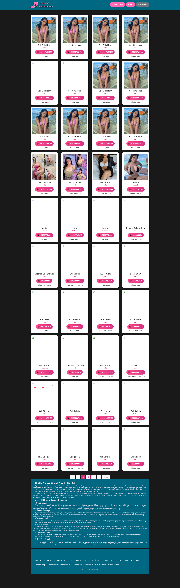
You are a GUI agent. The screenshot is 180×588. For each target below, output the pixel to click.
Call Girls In (105, 182)
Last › (106, 477)
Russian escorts (100, 565)
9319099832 (76, 372)
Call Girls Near (44, 45)
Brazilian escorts (97, 560)
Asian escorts (74, 560)
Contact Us (142, 5)
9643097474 (137, 281)
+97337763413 (137, 189)
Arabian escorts (62, 560)
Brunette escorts (110, 560)
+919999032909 (76, 189)
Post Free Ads (117, 5)
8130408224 (137, 235)
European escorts (53, 565)
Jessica (136, 182)
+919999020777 (107, 189)
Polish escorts (88, 565)
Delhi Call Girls (44, 182)
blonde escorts (85, 560)
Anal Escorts (51, 560)
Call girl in (105, 411)
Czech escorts (134, 560)
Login (130, 5)
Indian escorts (65, 565)
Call (135, 365)
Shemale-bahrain (113, 565)
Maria (44, 228)
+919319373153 (76, 281)
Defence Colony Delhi (135, 228)
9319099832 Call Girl (75, 365)
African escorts (40, 560)
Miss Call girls (44, 457)
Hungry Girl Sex (75, 182)
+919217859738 (46, 52)
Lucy (75, 228)
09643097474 (107, 281)
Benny (105, 228)
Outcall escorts (77, 565)
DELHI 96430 (105, 274)
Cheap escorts (123, 560)
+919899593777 (46, 189)
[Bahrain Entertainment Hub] (41, 5)
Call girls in (75, 457)
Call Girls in (75, 274)
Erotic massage (40, 565)
